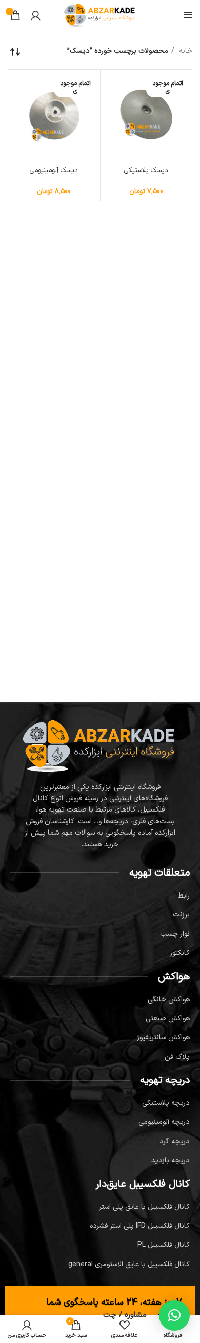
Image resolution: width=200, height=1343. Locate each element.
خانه (184, 51)
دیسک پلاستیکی (146, 170)
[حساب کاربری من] (36, 15)
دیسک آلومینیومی (54, 170)
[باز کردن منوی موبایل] (187, 15)
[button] (174, 1315)
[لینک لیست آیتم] (100, 896)
